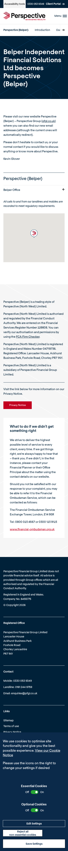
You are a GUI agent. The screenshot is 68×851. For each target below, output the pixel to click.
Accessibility (14, 3)
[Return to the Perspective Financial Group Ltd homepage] (24, 16)
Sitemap (8, 720)
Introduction (42, 29)
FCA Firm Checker (27, 336)
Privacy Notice (12, 732)
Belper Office (11, 189)
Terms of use (11, 726)
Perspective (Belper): (16, 29)
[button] (34, 233)
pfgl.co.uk (48, 121)
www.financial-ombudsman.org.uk (32, 529)
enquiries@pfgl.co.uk (24, 693)
